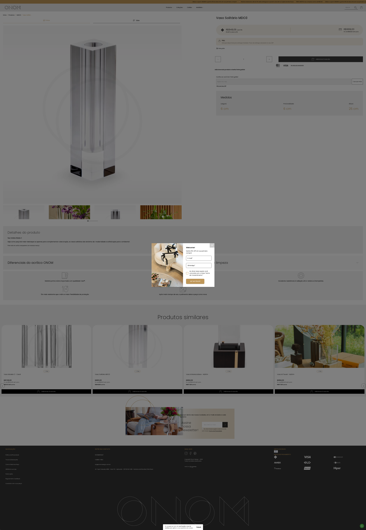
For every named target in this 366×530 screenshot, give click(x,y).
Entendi (199, 527)
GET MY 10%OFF (195, 281)
